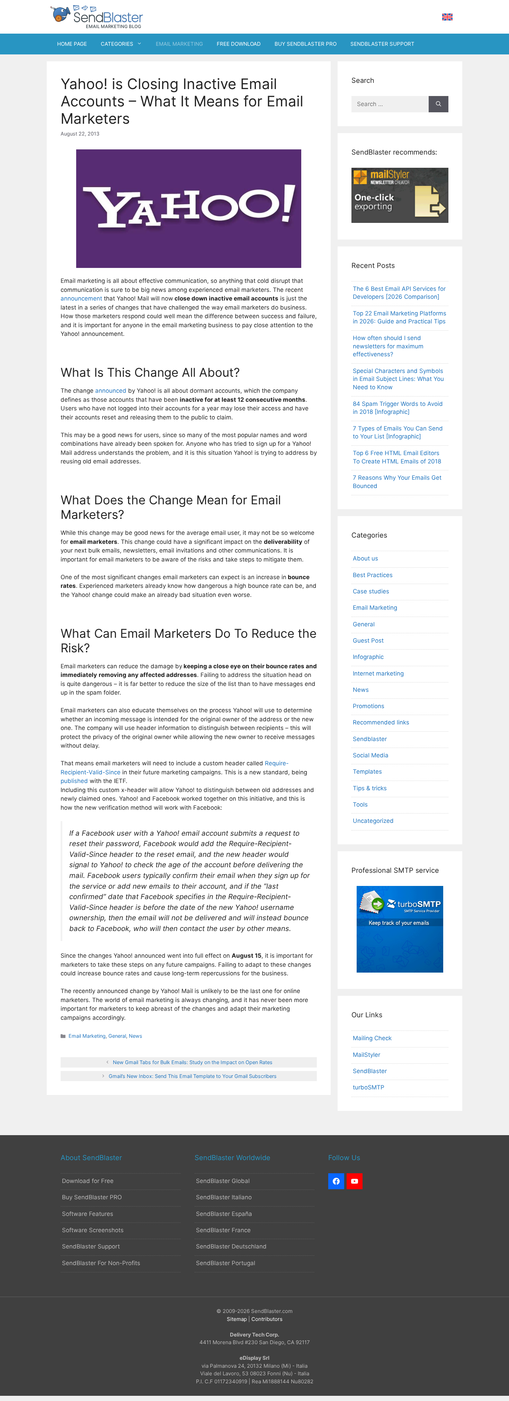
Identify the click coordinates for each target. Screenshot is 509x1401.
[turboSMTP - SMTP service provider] (400, 970)
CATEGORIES (117, 44)
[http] (336, 1181)
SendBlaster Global (223, 1180)
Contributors (267, 1319)
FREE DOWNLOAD (239, 44)
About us (365, 558)
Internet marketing (378, 673)
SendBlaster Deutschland (231, 1246)
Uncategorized (373, 820)
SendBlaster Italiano (224, 1197)
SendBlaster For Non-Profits (101, 1263)
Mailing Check (372, 1038)
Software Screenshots (93, 1230)
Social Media (371, 755)
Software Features (87, 1213)
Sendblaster (370, 739)
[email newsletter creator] (399, 220)
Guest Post (368, 640)
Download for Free (88, 1180)
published (74, 780)
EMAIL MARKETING (179, 44)
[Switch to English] (447, 17)
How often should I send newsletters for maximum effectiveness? (388, 346)
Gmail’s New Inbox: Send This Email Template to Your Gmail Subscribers (193, 1076)
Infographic (368, 656)
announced (110, 390)
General (117, 1036)
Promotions (368, 706)
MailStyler (366, 1054)
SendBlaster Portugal (225, 1263)
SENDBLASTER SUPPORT (382, 44)
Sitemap (237, 1319)
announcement (81, 298)
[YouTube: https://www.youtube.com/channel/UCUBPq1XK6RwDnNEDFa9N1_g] (355, 1181)
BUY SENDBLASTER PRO (306, 44)
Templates (367, 771)
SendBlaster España (224, 1213)
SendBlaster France (223, 1230)
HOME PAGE (72, 44)
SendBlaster (370, 1071)
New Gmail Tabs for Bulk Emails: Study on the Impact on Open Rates (193, 1062)
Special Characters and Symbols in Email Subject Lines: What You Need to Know (398, 379)
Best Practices (373, 575)
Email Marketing (87, 1036)
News (135, 1036)
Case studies (371, 591)
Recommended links (381, 722)
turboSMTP (368, 1087)
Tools (360, 804)
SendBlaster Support (91, 1246)
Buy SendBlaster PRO (92, 1197)
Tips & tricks (370, 788)
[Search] (438, 104)
